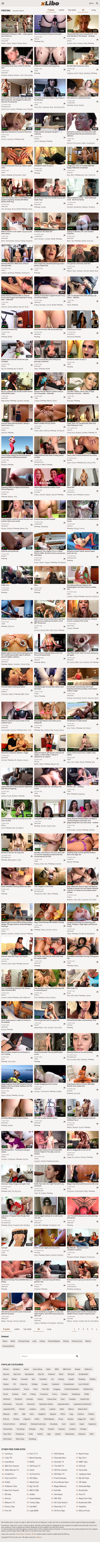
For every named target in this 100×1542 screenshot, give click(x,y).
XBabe (3, 825)
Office (62, 1414)
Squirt (82, 1424)
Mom (32, 1414)
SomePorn (71, 334)
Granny (40, 1399)
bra (58, 764)
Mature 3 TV (10, 1502)
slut (58, 1225)
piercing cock (77, 1341)
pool (3, 828)
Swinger (83, 1429)
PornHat (70, 204)
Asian (26, 1369)
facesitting (94, 1321)
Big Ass (6, 1374)
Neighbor (41, 1414)
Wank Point (34, 1482)
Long (94, 10)
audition (15, 796)
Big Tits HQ (34, 1486)
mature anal (94, 271)
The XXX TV (59, 1466)
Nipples (53, 1414)
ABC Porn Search (12, 1466)
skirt (84, 728)
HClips (3, 137)
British (14, 1379)
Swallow (72, 1429)
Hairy (63, 1399)
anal (42, 41)
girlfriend (37, 464)
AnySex (3, 462)
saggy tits (70, 1157)
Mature (71, 1409)
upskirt (83, 241)
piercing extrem (8, 1346)
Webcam (82, 1434)
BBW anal (67, 1369)
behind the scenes (74, 143)
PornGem (70, 1125)
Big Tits (41, 1374)
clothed (17, 933)
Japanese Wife (9, 1409)
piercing (37, 41)
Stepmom (92, 1424)
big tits (21, 307)
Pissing (16, 1419)
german (86, 271)
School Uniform (9, 1424)
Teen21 (69, 430)
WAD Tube (83, 1462)
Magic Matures (60, 1486)
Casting (61, 1379)
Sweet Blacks (35, 1498)
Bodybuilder (83, 1374)
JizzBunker (71, 103)
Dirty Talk (45, 1389)
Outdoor (81, 1414)
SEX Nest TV (59, 1474)
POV (90, 900)
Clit (14, 1384)
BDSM (19, 209)
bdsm (13, 1341)
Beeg (69, 993)
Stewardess (7, 1429)
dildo (25, 730)
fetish (24, 175)
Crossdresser (69, 1384)
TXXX (36, 71)
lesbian (4, 273)
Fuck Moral (9, 1462)
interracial (70, 337)
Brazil (5, 1379)
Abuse (39, 1537)
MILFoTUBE (34, 1490)
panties (69, 495)
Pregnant (27, 1419)
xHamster (4, 73)
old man (85, 432)
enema (3, 1029)
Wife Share (7, 1439)
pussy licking (59, 730)
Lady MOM (34, 1511)
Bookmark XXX (85, 1502)
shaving (91, 830)
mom (75, 43)
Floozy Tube (10, 1507)
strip (93, 762)
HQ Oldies (34, 1478)
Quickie (70, 1419)
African (6, 1369)
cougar (43, 207)
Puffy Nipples (49, 1419)
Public (37, 1419)
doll (2, 209)
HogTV (69, 268)
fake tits (15, 828)
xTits (68, 71)
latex (9, 964)
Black (61, 1374)
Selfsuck (23, 1424)
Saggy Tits (82, 1419)
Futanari (64, 1394)
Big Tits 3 (82, 1458)
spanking (87, 73)
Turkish (40, 1434)
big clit (62, 431)
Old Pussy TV (35, 1466)
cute (22, 75)
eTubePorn (9, 1474)
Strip (41, 1429)
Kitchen (22, 1409)
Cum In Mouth (83, 1384)
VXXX (36, 861)
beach (14, 43)
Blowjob (71, 1374)
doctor (81, 1127)
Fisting (33, 1394)
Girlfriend (6, 1399)
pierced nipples (54, 1341)
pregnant (29, 241)
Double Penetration (72, 1389)
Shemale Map (84, 1486)
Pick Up (6, 1419)
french (3, 139)
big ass (69, 862)
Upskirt (58, 1434)
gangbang (44, 526)
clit (58, 431)
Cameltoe (43, 1379)
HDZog (36, 39)
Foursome (44, 1394)
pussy (9, 796)
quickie (69, 43)
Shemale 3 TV (60, 1507)
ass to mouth (18, 369)
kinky (85, 43)
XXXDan (4, 692)
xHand (69, 41)
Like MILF (33, 1507)
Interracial (31, 1404)
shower (80, 43)
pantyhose (11, 1159)
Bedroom (88, 1369)
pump (23, 664)
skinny (54, 930)
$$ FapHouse (6, 107)
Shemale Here (60, 1458)
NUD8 (32, 1462)
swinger (80, 271)
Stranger (32, 1429)
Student (51, 1429)
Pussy (61, 1419)
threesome (25, 273)
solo (86, 175)
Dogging (56, 1389)
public (3, 43)
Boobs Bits (83, 1490)
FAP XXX (57, 1498)
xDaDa (32, 1494)
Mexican (6, 1414)
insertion (86, 495)
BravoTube (70, 626)
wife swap (74, 995)
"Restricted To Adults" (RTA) (26, 1534)
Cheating (81, 1379)
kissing (3, 528)
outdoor (53, 997)
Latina (42, 1409)
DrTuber (4, 494)
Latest (61, 10)
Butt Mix (57, 1490)
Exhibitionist (88, 1389)
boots (14, 209)
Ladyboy (32, 1409)
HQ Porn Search (60, 1470)
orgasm (47, 562)
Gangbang (76, 1394)
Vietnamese (69, 1434)
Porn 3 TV (34, 1454)
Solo (63, 1424)
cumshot (20, 401)
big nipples (78, 207)
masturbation (12, 860)
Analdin (69, 460)
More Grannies (36, 1458)
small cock (5, 109)
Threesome (20, 1434)
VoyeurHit (4, 41)
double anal (79, 1191)
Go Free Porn (35, 1474)
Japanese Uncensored (82, 1404)
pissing (76, 528)
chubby (81, 1321)
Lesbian (52, 1409)
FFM (93, 463)
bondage (8, 209)
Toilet (31, 1434)
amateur (17, 75)
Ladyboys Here (85, 1474)
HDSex (3, 366)
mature (69, 271)
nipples (85, 207)
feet (35, 239)
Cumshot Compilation (11, 1389)
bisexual (22, 1321)
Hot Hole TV (59, 1462)
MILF (72, 175)
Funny (54, 1394)
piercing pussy (23, 1341)
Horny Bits (83, 1470)
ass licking (88, 463)
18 (95, 432)
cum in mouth (28, 109)
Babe (48, 1369)
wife (68, 794)
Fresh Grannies (60, 1478)
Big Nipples (29, 1374)
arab (22, 139)
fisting (81, 73)
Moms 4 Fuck (84, 1511)
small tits (92, 175)
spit (68, 1059)
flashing (46, 431)
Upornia (70, 172)
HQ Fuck (82, 1466)
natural (22, 528)
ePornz (8, 1498)
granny (76, 105)
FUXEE (7, 1482)
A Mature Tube (11, 1486)
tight (36, 1193)
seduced (95, 596)
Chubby (92, 1379)
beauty (81, 105)
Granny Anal (51, 1399)
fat (68, 662)
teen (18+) (38, 107)
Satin (92, 1419)
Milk (23, 1414)
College (34, 1384)
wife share (54, 630)
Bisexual (51, 1374)
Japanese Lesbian (46, 1404)
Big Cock (17, 1374)
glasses (54, 1255)
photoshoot (91, 143)
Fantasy (15, 1394)
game (25, 43)
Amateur (16, 1369)
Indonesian (7, 1404)
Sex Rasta (58, 1494)
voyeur (9, 43)
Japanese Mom (63, 1404)
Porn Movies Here (61, 1482)
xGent (32, 1470)
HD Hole (8, 1494)
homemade (28, 75)
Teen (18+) (7, 1434)
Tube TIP (8, 1458)
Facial (5, 1394)
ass (82, 175)
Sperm (72, 1424)
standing (60, 1323)
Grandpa (29, 1399)
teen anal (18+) (59, 107)
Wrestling (32, 1439)
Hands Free (84, 1399)
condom (4, 1159)
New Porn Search (12, 1490)
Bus (33, 1379)
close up (90, 241)
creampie (45, 107)
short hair (77, 1093)
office (86, 1191)
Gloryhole (18, 1399)
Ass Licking (37, 1369)
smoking (73, 1059)
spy (72, 241)
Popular (51, 10)
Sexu (36, 628)
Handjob (72, 1399)
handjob (4, 75)
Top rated (72, 10)
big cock (18, 1191)
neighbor (53, 1323)
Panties (91, 1414)
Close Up (23, 1384)
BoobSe (70, 1091)
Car (52, 1379)
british (82, 762)
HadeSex (82, 1507)
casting (10, 75)
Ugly (49, 1434)
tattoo (84, 143)
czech (36, 141)
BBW (77, 662)
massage (42, 141)
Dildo (35, 1389)
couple (47, 239)
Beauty (77, 1369)
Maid (62, 1409)
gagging (70, 73)
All (83, 10)
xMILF (69, 594)
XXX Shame (59, 1454)
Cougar (44, 1384)
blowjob (78, 432)
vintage (26, 401)
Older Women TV (12, 1470)
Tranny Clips (35, 1502)
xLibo (50, 3)
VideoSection (71, 558)
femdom (41, 239)
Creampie (55, 1384)
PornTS (82, 1494)
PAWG (44, 464)
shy (26, 528)
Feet (24, 1394)
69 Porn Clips (59, 1511)
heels (30, 209)
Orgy (71, 1414)
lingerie (13, 109)
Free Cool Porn (11, 1478)
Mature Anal (82, 1409)
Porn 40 (8, 1511)
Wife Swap (20, 1439)
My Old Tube (84, 1478)
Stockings (20, 1429)
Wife (91, 1434)
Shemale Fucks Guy (38, 1424)
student (9, 528)
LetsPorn (70, 859)
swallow (20, 760)
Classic (6, 1384)
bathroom (26, 997)
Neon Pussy (84, 1454)
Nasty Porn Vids (85, 1498)
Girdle (86, 1394)
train (29, 730)
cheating (92, 207)
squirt (76, 73)
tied (9, 1061)
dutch (55, 401)
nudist (19, 43)
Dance (26, 1389)
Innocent (19, 1404)
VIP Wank (83, 1482)
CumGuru (9, 1454)
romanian (70, 1191)
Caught (71, 1379)
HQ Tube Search (60, 1502)
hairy (68, 762)
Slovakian (53, 1424)
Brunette (24, 1379)
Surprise (61, 1429)
